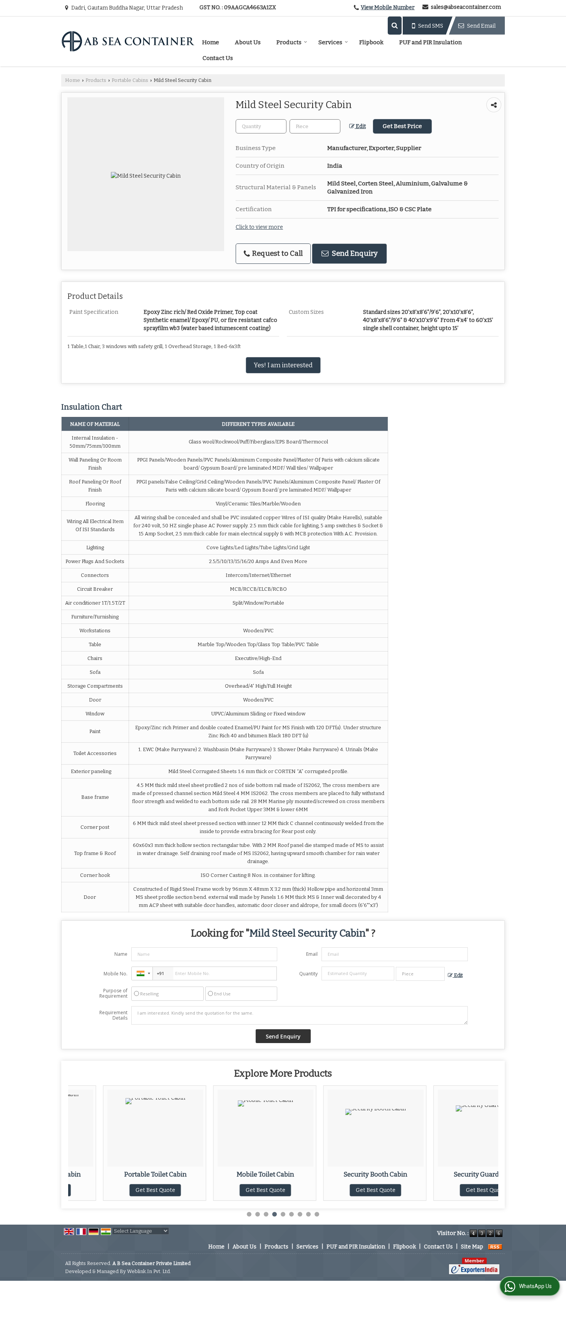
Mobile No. (115, 973)
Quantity (308, 973)
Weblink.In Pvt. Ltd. (149, 1271)
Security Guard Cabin (451, 1174)
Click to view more (259, 227)
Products (288, 42)
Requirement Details (113, 1015)
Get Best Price (402, 126)
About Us (248, 42)
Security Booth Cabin (341, 1174)
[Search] (395, 26)
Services (330, 42)
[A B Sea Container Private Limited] (127, 41)
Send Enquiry (354, 253)
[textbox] (315, 126)
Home (210, 42)
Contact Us (218, 58)
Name (120, 954)
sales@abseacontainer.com (466, 7)
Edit (360, 126)
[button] (388, 7)
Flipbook (371, 42)
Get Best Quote (120, 1190)
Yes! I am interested (283, 365)
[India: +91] (142, 973)
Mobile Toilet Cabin (231, 1174)
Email (312, 954)
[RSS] (495, 1246)
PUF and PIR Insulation (430, 42)
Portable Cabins (130, 80)
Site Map (472, 1246)
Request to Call (277, 253)
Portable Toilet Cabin (120, 1174)
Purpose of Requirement (113, 993)
